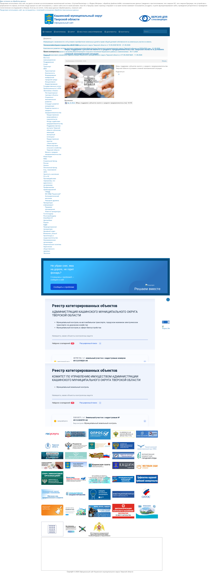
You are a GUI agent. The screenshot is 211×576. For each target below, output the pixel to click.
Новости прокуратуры (53, 211)
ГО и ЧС (46, 176)
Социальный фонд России (50, 162)
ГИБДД (47, 191)
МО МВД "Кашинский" (53, 194)
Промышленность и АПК (52, 88)
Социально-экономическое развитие (50, 99)
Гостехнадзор (48, 213)
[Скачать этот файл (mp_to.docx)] (66, 103)
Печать (164, 61)
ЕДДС (45, 224)
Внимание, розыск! (50, 233)
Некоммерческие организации (49, 241)
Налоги (46, 165)
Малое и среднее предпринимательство (53, 153)
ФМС (45, 159)
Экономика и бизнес (50, 90)
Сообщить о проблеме (64, 286)
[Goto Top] (168, 300)
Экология (46, 253)
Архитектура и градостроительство (50, 236)
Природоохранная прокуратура (50, 228)
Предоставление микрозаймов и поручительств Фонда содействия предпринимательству (55, 119)
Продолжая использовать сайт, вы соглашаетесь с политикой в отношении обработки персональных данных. (39, 10)
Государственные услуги (52, 86)
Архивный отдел (49, 231)
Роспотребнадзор (49, 216)
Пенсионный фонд (50, 167)
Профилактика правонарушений (49, 188)
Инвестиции (47, 156)
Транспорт (47, 66)
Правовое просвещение (50, 208)
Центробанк (47, 220)
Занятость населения (51, 174)
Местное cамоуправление (49, 58)
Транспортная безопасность (50, 72)
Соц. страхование (49, 170)
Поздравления (48, 62)
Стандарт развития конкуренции (52, 105)
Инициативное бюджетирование (51, 83)
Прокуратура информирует (48, 203)
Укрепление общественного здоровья (49, 248)
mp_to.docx (71, 103)
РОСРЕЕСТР (48, 218)
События (46, 55)
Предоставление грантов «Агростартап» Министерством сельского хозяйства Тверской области (54, 144)
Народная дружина (52, 200)
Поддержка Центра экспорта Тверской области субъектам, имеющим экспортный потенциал (54, 131)
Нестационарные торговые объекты (51, 94)
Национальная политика (52, 244)
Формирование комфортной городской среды (51, 77)
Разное (46, 222)
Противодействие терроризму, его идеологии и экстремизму (49, 181)
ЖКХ (45, 68)
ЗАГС (45, 172)
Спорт (45, 64)
